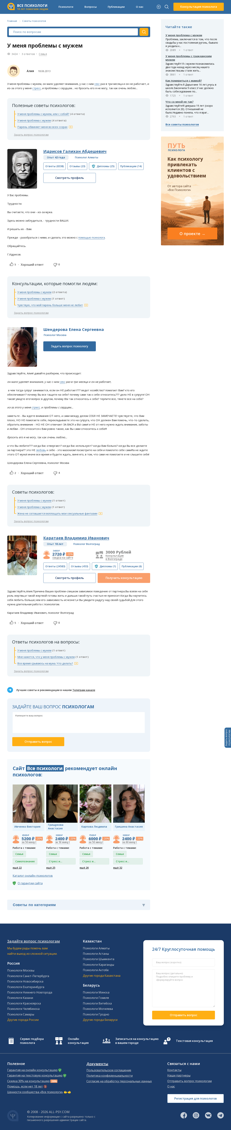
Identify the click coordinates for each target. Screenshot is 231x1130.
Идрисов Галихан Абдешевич (74, 151)
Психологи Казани (20, 998)
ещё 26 (84, 867)
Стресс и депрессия (55, 862)
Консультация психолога (198, 7)
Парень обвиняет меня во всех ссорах (42, 127)
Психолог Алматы (86, 157)
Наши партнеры (178, 1075)
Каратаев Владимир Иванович (76, 537)
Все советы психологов (182, 124)
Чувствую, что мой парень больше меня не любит (50, 305)
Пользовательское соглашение (108, 1070)
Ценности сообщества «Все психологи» (35, 1092)
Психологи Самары (20, 1014)
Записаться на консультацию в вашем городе (137, 1041)
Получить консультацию (124, 578)
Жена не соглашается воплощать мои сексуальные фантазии (57, 513)
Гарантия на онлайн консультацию (32, 1070)
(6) (132, 566)
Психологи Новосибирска (25, 981)
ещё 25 (50, 867)
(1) (108, 566)
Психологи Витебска (97, 1003)
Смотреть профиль (69, 178)
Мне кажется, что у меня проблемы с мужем (46, 657)
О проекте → (192, 233)
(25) (105, 166)
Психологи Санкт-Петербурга (28, 976)
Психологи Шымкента (98, 959)
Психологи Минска (96, 992)
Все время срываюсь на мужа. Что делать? (45, 663)
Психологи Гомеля (96, 998)
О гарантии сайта (30, 883)
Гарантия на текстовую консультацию (34, 1075)
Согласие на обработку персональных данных (119, 1081)
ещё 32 (117, 867)
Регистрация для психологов (195, 1098)
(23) (77, 166)
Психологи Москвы (20, 970)
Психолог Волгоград (86, 544)
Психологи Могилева (98, 1009)
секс (97, 84)
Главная (12, 21)
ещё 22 (17, 867)
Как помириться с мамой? (183, 80)
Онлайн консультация (78, 1041)
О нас (171, 1086)
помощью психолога (91, 237)
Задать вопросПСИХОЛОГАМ (228, 737)
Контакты (174, 1070)
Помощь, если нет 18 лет (25, 1086)
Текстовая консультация (194, 1041)
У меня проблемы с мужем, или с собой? (43, 114)
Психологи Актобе (96, 970)
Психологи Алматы (96, 948)
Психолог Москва (55, 335)
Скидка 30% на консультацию (28, 1081)
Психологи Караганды (98, 965)
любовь (41, 450)
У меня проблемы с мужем (34, 292)
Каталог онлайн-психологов (33, 876)
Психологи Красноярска (24, 1003)
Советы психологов (34, 21)
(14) (131, 166)
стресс (36, 88)
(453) (79, 566)
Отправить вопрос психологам (189, 1081)
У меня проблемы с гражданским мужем (188, 57)
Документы (97, 1064)
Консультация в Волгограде (115, 557)
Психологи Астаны (96, 954)
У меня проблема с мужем (34, 120)
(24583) (55, 566)
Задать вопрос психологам (31, 134)
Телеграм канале (83, 690)
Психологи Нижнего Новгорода (29, 992)
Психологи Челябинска (23, 1009)
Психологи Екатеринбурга (25, 987)
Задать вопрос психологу (69, 346)
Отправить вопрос (183, 1015)
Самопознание (25, 861)
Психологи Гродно (96, 1014)
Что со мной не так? (179, 101)
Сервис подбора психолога (32, 1041)
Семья (43, 54)
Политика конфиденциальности (109, 1076)
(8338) (54, 166)
